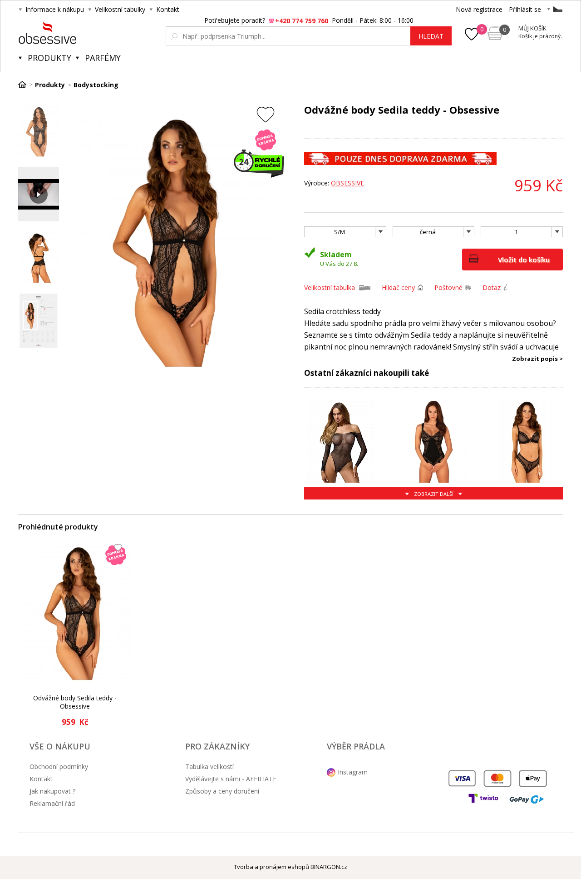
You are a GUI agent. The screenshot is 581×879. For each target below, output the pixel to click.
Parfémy (103, 57)
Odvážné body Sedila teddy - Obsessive (75, 702)
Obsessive (347, 183)
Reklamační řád (52, 803)
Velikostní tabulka (329, 287)
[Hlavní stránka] (25, 84)
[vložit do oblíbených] (265, 114)
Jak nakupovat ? (52, 791)
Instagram (353, 772)
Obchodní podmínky (59, 766)
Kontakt (167, 9)
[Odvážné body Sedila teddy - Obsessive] (78, 611)
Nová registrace (479, 9)
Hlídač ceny (398, 287)
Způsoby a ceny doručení (222, 791)
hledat (431, 36)
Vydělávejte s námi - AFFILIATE (230, 778)
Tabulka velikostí (209, 766)
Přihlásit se (525, 9)
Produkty (49, 57)
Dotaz (492, 287)
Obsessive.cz (86, 32)
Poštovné (448, 287)
